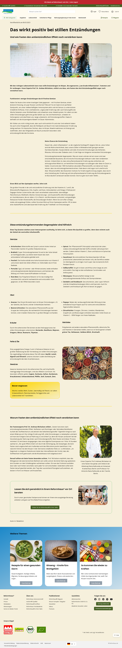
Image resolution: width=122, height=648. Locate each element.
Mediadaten (7, 604)
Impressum (48, 643)
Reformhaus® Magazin (56, 599)
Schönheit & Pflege (45, 18)
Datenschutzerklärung (22, 643)
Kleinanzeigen (8, 606)
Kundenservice (115, 5)
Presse (6, 601)
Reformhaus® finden (102, 5)
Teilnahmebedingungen (10, 646)
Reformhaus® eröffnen (33, 604)
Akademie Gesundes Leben (79, 606)
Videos (51, 606)
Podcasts (51, 609)
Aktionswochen (76, 599)
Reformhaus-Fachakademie (34, 606)
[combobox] (51, 11)
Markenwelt (82, 18)
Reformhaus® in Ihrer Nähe (34, 609)
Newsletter (52, 604)
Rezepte (105, 18)
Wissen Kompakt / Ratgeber (57, 601)
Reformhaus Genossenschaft (34, 599)
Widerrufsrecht (34, 643)
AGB (41, 643)
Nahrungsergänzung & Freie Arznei (65, 18)
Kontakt (6, 599)
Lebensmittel (33, 18)
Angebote (23, 18)
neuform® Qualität (9, 5)
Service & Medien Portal (11, 609)
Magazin (116, 18)
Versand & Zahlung (9, 643)
